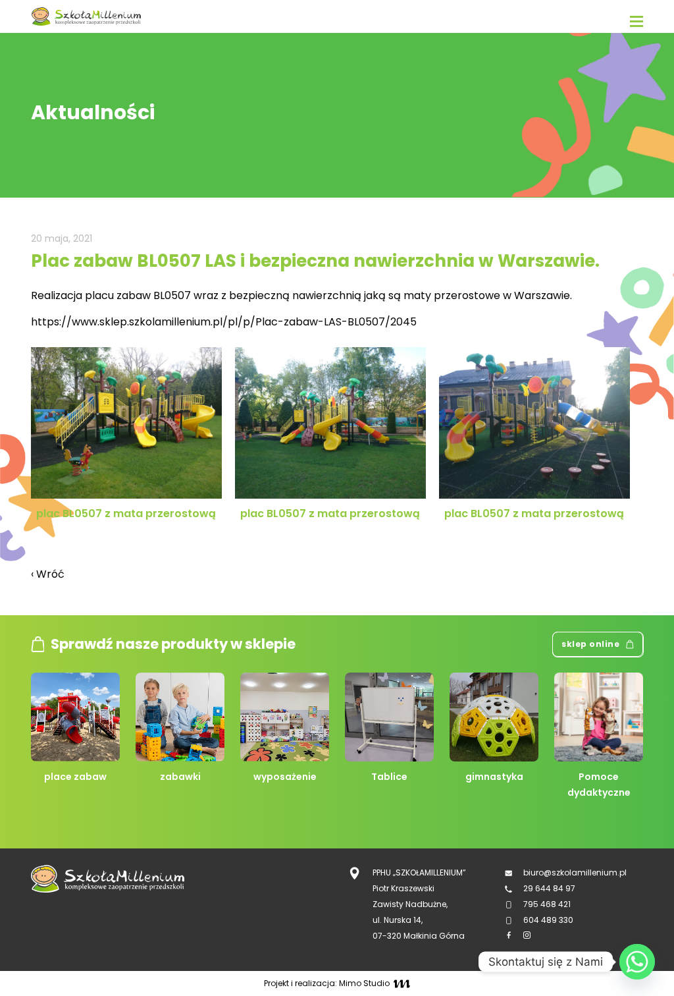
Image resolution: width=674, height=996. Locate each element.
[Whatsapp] (637, 962)
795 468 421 (547, 904)
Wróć (48, 574)
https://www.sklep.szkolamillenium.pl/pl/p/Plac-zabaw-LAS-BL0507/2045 (224, 321)
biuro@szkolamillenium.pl (575, 872)
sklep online (590, 644)
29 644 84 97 (550, 888)
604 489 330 (548, 920)
